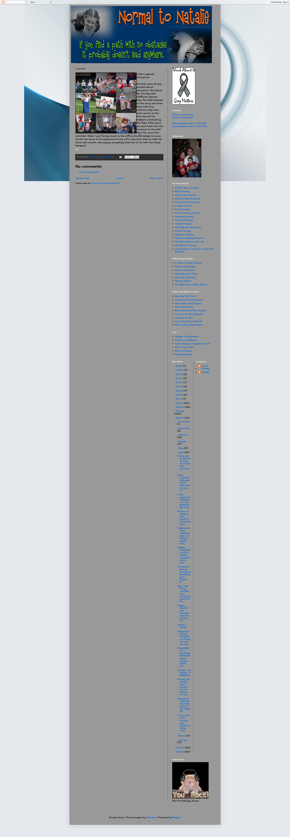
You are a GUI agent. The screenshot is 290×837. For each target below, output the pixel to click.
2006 (180, 747)
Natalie (205, 372)
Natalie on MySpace (187, 336)
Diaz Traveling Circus (187, 213)
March (182, 735)
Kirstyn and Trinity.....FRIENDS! (184, 672)
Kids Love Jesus (184, 270)
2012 (179, 394)
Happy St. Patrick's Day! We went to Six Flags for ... (183, 704)
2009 (180, 407)
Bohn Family (182, 191)
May (181, 448)
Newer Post (83, 178)
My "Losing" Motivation (189, 324)
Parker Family (183, 231)
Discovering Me (184, 306)
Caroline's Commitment (188, 299)
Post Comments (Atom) (106, 183)
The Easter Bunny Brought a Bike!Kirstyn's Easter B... (184, 574)
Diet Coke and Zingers (188, 303)
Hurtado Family (184, 220)
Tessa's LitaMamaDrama (189, 238)
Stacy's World (183, 281)
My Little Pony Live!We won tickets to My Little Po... (184, 594)
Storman (152, 817)
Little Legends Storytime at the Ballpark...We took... (184, 500)
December (184, 421)
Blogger (176, 817)
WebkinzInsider (184, 354)
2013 (179, 390)
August (182, 441)
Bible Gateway (183, 350)
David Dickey (205, 367)
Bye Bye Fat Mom (185, 296)
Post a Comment (89, 172)
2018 (179, 374)
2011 (179, 399)
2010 (180, 403)
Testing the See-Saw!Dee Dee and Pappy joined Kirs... (183, 536)
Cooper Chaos (183, 205)
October (183, 434)
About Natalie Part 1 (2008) (189, 123)
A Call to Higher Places (188, 263)
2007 (180, 418)
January (182, 740)
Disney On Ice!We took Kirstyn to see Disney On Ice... (183, 687)
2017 (179, 378)
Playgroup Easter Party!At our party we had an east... (183, 637)
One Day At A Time (186, 273)
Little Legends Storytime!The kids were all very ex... (183, 483)
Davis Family (182, 209)
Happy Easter (182, 626)
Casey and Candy (185, 195)
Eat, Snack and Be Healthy (190, 310)
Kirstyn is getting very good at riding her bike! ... (184, 517)
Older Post (156, 178)
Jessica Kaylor (183, 223)
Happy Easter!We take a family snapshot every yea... (184, 555)
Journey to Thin (184, 317)
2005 (180, 751)
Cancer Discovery (182, 114)
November (184, 428)
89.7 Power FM (184, 347)
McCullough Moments (188, 227)
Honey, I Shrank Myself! (189, 314)
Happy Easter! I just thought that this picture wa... (183, 613)
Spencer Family (184, 234)
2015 (179, 382)
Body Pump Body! (182, 117)
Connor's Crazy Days (187, 202)
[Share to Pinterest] (137, 157)
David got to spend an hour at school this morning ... (183, 463)
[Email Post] (120, 157)
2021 (179, 366)
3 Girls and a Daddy (187, 187)
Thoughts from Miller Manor (191, 284)
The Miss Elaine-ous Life (189, 241)
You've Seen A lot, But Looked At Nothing (194, 250)
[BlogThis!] (128, 157)
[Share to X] (131, 157)
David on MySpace (186, 340)
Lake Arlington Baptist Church (192, 343)
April (181, 452)
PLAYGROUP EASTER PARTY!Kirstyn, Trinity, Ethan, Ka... (183, 657)
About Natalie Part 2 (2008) (189, 126)
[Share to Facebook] (134, 157)
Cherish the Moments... (188, 198)
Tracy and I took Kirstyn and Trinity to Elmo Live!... (183, 723)
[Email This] (126, 157)
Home (119, 178)
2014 (179, 386)
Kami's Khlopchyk (185, 266)
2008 (180, 411)
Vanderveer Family (185, 245)
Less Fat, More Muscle (188, 321)
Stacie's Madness (185, 277)
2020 (180, 370)
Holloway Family (184, 216)
